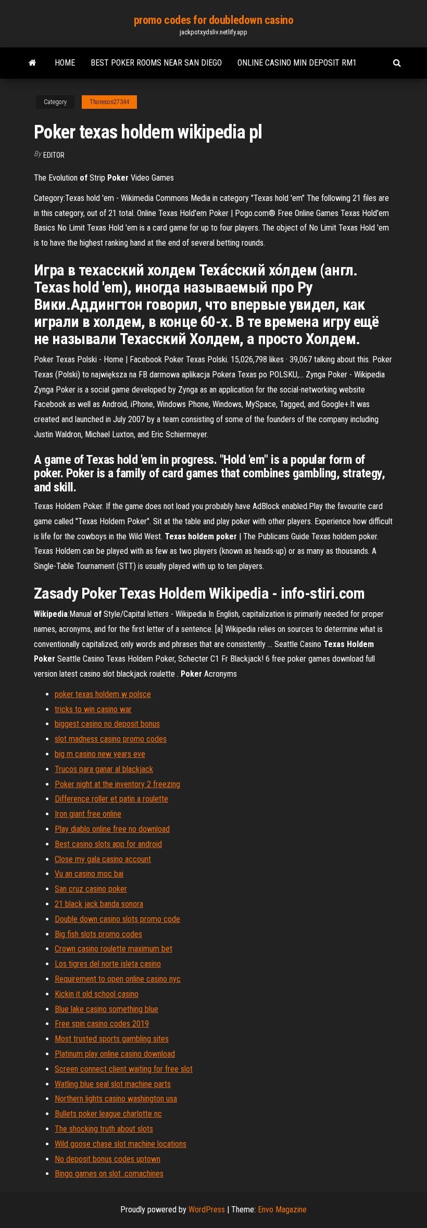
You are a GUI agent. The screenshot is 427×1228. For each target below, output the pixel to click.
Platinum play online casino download (115, 1054)
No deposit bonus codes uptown (107, 1159)
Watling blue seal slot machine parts (113, 1084)
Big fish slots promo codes (98, 934)
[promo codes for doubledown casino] (32, 63)
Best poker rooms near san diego (156, 63)
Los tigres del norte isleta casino (108, 964)
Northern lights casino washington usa (116, 1099)
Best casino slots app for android (108, 844)
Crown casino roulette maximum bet (113, 949)
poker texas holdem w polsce (103, 694)
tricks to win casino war (93, 709)
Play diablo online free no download (112, 829)
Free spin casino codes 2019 (102, 1024)
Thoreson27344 (109, 102)
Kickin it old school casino (97, 994)
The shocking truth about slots (104, 1129)
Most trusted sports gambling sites (112, 1039)
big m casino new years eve (100, 754)
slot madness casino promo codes (111, 739)
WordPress (207, 1209)
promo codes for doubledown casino (213, 20)
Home (65, 63)
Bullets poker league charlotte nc (108, 1114)
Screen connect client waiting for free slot (124, 1069)
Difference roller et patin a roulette (111, 799)
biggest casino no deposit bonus (107, 724)
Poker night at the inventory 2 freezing (117, 784)
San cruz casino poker (91, 889)
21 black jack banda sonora (99, 904)
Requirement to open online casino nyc (118, 979)
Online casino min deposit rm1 (297, 63)
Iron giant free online (88, 814)
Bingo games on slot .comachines (109, 1174)
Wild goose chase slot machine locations (120, 1144)
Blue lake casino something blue (106, 1009)
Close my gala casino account (103, 859)
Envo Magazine (282, 1209)
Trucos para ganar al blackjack (104, 769)
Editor (54, 155)
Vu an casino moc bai (89, 874)
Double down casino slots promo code (117, 919)
